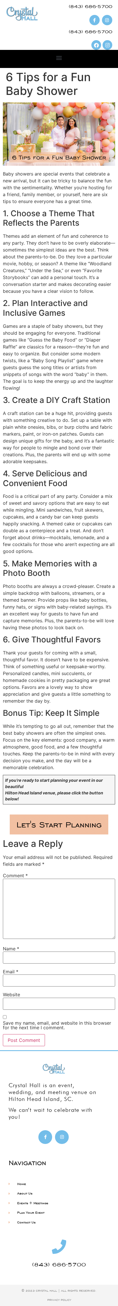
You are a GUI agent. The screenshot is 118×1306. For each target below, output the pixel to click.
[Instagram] (107, 45)
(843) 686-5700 (59, 1264)
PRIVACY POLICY (59, 1300)
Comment (15, 875)
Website (11, 994)
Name (11, 948)
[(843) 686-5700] (59, 1246)
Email (10, 971)
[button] (59, 57)
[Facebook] (96, 45)
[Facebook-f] (45, 1137)
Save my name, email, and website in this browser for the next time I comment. (57, 1025)
